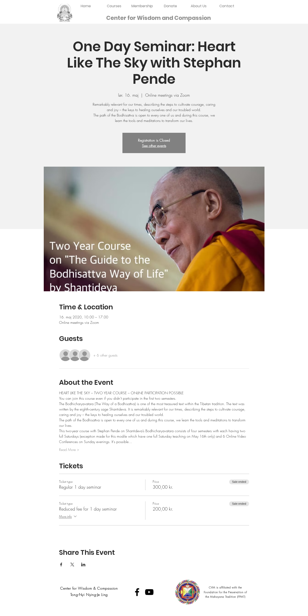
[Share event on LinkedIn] (83, 564)
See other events (154, 145)
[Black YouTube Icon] (149, 592)
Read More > (69, 449)
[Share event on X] (72, 564)
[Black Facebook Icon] (137, 592)
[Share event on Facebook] (61, 564)
